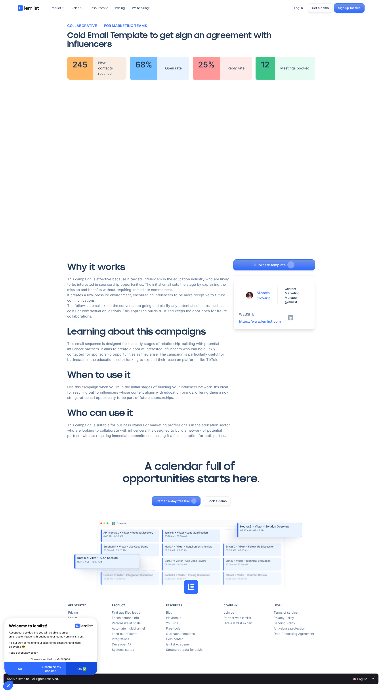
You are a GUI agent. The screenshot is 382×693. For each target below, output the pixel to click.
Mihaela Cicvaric (263, 295)
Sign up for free (349, 8)
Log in (298, 8)
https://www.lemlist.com (260, 321)
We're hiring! (141, 8)
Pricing (120, 8)
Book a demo (217, 501)
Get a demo (320, 8)
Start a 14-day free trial (172, 501)
